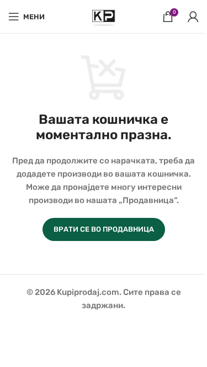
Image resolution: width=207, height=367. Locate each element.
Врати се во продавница (104, 229)
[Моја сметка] (193, 17)
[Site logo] (104, 16)
